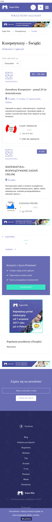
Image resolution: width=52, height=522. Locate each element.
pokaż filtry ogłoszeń (26, 15)
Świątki (34, 31)
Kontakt (26, 463)
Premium (26, 474)
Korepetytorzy (20, 31)
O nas (26, 469)
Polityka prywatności (26, 442)
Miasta (26, 479)
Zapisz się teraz (26, 398)
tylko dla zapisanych (30, 139)
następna (9, 249)
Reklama (26, 453)
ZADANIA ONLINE (28, 203)
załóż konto (26, 287)
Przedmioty (26, 484)
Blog (26, 437)
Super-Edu (6, 31)
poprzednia (10, 236)
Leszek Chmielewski (28, 126)
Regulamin (26, 447)
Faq (26, 458)
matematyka (11, 347)
